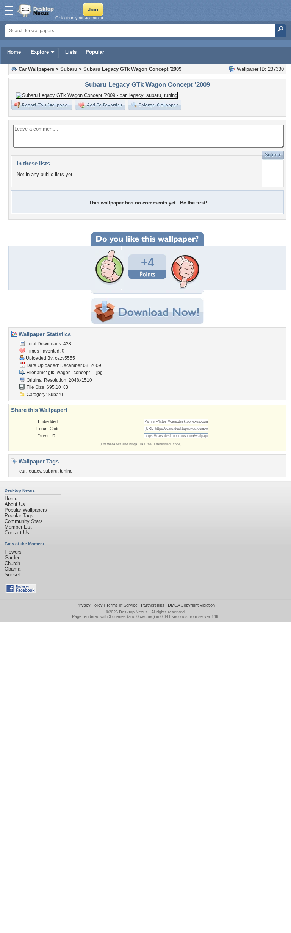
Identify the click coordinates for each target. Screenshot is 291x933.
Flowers (13, 552)
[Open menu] (9, 10)
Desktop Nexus (133, 612)
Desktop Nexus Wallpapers (36, 10)
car (22, 471)
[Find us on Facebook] (20, 591)
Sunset (12, 574)
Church (12, 563)
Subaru (68, 69)
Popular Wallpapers (26, 510)
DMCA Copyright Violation (191, 605)
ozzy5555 (65, 358)
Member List (18, 527)
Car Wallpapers (36, 69)
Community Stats (24, 521)
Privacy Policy (90, 605)
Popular (95, 52)
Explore (40, 52)
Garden (12, 557)
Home (14, 52)
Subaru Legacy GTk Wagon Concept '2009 (132, 69)
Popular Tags (19, 515)
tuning (66, 471)
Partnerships (152, 605)
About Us (15, 504)
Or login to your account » (79, 18)
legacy (34, 471)
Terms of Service (122, 605)
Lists (71, 52)
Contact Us (17, 532)
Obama (12, 569)
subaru (50, 471)
